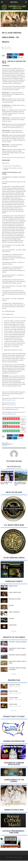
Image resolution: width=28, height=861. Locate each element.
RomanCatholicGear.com (9, 414)
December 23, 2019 (7, 48)
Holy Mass (11, 605)
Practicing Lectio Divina (14, 599)
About (11, 857)
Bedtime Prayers (13, 625)
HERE (23, 377)
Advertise (16, 857)
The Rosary (11, 618)
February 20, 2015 (18, 706)
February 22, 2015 (18, 693)
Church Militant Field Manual (17, 157)
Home (7, 857)
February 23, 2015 (18, 686)
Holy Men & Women (13, 698)
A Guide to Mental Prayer (15, 592)
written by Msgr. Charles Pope (17, 317)
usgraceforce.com (10, 400)
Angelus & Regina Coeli (14, 612)
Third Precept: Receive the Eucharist (17, 655)
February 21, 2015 (18, 699)
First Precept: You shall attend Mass (18, 642)
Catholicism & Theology (14, 685)
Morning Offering (13, 586)
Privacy (20, 857)
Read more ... (14, 631)
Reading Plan (11, 686)
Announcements (6, 443)
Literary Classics (13, 704)
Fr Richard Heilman (7, 47)
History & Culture (13, 691)
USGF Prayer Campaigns (6, 445)
